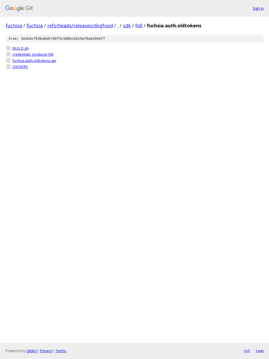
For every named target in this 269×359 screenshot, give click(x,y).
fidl (138, 25)
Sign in (258, 8)
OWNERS (20, 66)
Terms (60, 350)
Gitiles (32, 350)
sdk (127, 25)
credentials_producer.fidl (32, 54)
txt (247, 350)
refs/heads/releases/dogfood (80, 25)
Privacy (46, 350)
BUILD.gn (20, 48)
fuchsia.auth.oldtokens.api (34, 60)
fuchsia (14, 25)
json (259, 350)
